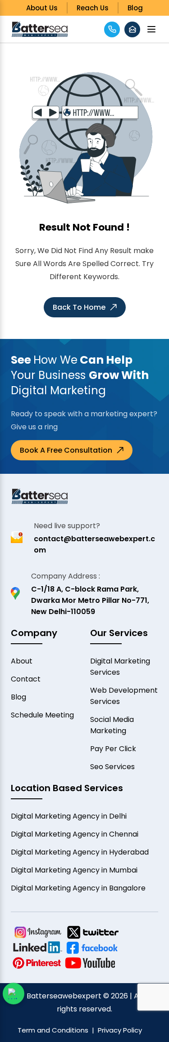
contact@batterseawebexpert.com (94, 544)
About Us (42, 8)
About (21, 661)
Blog (135, 8)
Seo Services (112, 766)
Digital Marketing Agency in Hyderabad (80, 852)
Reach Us (93, 8)
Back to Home (79, 307)
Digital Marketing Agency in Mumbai (74, 870)
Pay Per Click (113, 749)
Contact (26, 679)
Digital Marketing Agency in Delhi (69, 816)
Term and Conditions (53, 1030)
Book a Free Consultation (66, 450)
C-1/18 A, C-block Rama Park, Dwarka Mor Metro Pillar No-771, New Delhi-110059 (90, 600)
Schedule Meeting (42, 715)
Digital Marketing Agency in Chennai (74, 834)
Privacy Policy (120, 1030)
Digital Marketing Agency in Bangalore (78, 888)
